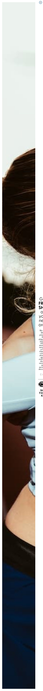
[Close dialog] (40, 2)
